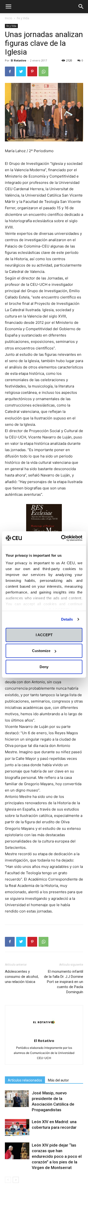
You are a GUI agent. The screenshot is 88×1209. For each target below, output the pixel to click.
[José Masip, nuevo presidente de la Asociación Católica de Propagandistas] (17, 1098)
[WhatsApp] (43, 71)
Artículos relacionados (25, 1080)
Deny (44, 666)
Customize (41, 651)
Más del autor (58, 1080)
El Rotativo (18, 60)
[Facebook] (10, 71)
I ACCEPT (44, 635)
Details (67, 619)
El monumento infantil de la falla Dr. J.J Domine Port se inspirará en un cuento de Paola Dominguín (63, 981)
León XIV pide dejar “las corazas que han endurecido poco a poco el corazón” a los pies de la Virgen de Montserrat (57, 1156)
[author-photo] (44, 1034)
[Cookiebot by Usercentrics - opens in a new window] (62, 538)
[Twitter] (21, 71)
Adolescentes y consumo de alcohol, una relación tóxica (22, 976)
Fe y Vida (23, 18)
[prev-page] (8, 1180)
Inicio (8, 18)
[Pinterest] (32, 71)
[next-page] (16, 1180)
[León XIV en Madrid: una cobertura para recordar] (17, 1127)
